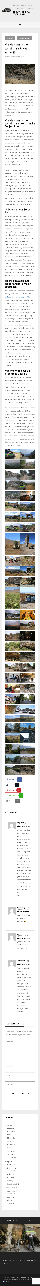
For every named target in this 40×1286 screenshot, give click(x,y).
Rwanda (10, 1145)
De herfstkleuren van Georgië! (17, 1244)
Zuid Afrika (11, 1158)
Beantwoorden (23, 826)
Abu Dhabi (11, 1171)
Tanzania (10, 1151)
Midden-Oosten (10, 1168)
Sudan (9, 1148)
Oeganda (10, 1141)
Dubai (9, 1174)
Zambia (10, 1154)
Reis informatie (26, 1278)
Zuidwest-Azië (24, 38)
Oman (9, 1181)
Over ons (22, 1280)
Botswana (11, 1128)
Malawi (9, 1138)
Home (4, 1278)
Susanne (7, 56)
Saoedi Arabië (12, 1184)
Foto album (15, 1278)
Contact (30, 1280)
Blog (8, 1278)
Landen (5, 1280)
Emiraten (10, 1177)
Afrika (7, 1125)
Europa (7, 1161)
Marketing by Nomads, (22, 1260)
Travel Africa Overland (21, 13)
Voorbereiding (10, 1188)
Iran (8, 1200)
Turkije (9, 1204)
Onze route (13, 1280)
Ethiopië (10, 1131)
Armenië (10, 38)
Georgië (10, 1197)
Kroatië (9, 1164)
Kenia (9, 1135)
